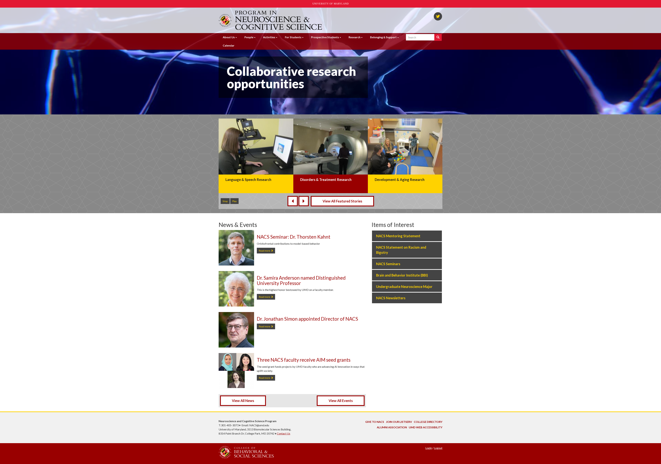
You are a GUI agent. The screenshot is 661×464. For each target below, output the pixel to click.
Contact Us (283, 433)
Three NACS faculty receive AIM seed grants (303, 360)
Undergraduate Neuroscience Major (404, 286)
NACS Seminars (388, 264)
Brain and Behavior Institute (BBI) (402, 275)
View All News (243, 401)
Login (428, 448)
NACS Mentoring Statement (398, 236)
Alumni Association (392, 427)
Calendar (228, 45)
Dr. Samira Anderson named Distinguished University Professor (301, 280)
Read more (267, 250)
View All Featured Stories (342, 201)
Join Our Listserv (399, 421)
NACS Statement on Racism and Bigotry (401, 249)
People (248, 37)
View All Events (341, 401)
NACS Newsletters (390, 298)
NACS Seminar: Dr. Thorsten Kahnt (293, 237)
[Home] (278, 20)
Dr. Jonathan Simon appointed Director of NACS (307, 319)
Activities (269, 37)
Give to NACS (374, 421)
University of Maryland (330, 3)
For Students (293, 37)
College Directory (428, 421)
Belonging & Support (383, 37)
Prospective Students (325, 37)
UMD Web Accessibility (425, 427)
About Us (229, 37)
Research (354, 37)
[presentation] (292, 201)
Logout (438, 448)
